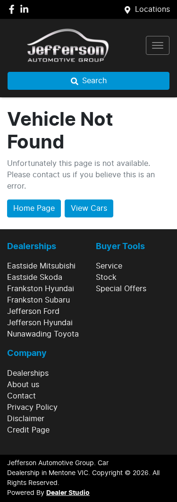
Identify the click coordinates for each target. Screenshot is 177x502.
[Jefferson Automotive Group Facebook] (13, 9)
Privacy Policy (32, 407)
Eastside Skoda (34, 277)
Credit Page (28, 430)
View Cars (89, 208)
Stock (106, 277)
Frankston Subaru (38, 300)
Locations (152, 9)
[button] (157, 45)
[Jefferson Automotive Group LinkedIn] (26, 9)
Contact (21, 396)
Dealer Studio (68, 493)
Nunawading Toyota (43, 334)
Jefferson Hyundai (40, 323)
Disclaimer (25, 419)
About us (23, 385)
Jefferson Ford (33, 311)
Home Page (34, 208)
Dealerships (28, 373)
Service (109, 266)
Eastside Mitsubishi (41, 266)
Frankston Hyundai (40, 289)
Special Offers (121, 289)
